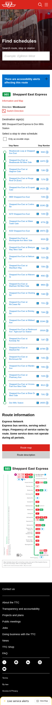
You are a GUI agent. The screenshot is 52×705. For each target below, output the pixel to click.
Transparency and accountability (21, 608)
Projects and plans (13, 615)
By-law (5, 684)
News (5, 640)
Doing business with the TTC (19, 634)
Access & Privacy (10, 691)
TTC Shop (8, 647)
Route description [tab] (26, 455)
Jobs (5, 627)
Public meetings (11, 621)
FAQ (5, 653)
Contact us (8, 589)
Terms (5, 678)
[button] (42, 701)
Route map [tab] (26, 447)
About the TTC (10, 602)
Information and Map (12, 101)
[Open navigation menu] (46, 4)
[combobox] (26, 56)
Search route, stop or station (18, 48)
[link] (26, 80)
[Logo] (9, 4)
